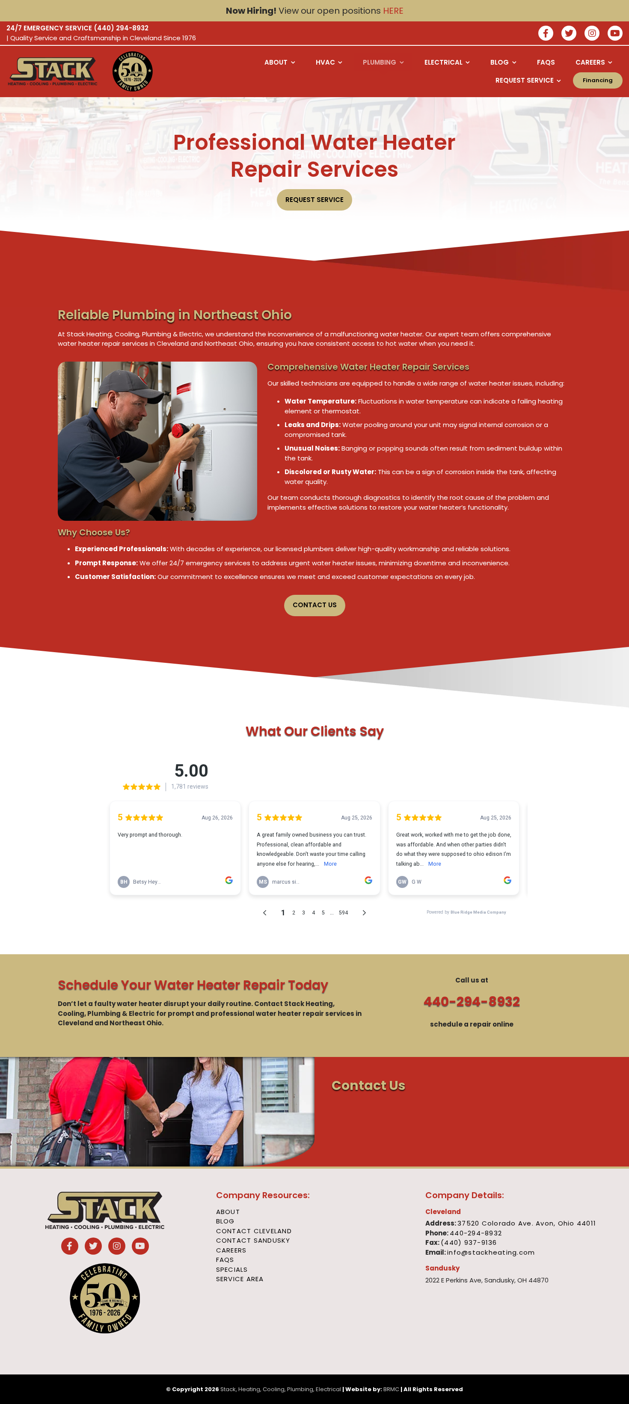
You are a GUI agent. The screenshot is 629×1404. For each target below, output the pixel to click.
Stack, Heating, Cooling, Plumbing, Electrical (280, 1389)
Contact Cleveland (254, 1230)
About (228, 1211)
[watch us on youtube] (615, 34)
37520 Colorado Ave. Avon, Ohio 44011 (526, 1223)
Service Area (240, 1278)
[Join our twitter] (568, 34)
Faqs (225, 1259)
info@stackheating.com (491, 1252)
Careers (231, 1250)
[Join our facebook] (545, 34)
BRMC (391, 1389)
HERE (393, 11)
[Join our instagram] (591, 34)
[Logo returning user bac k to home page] (52, 71)
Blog (225, 1221)
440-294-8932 (472, 1001)
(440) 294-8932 (121, 28)
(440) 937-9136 (469, 1242)
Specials (232, 1269)
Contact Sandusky (253, 1240)
